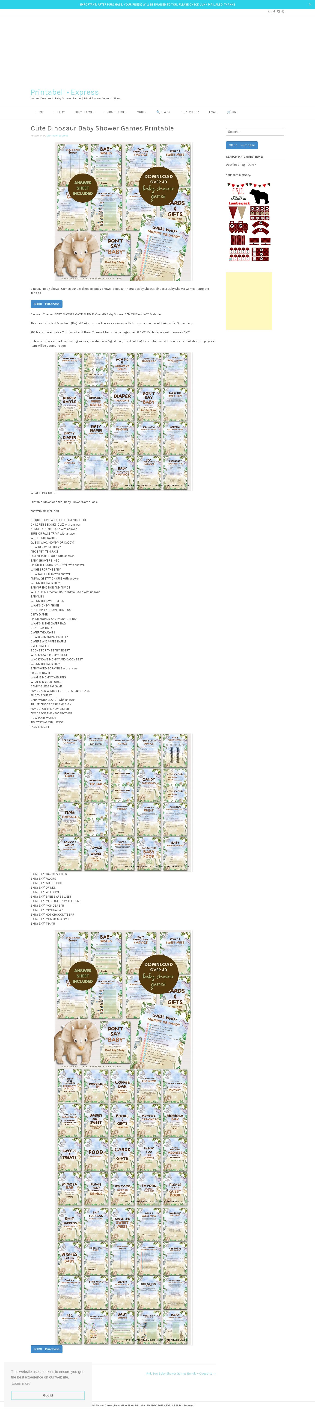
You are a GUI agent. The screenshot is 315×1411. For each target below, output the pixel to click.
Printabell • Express (65, 92)
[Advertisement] (157, 50)
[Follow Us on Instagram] (277, 12)
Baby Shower (85, 112)
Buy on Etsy (190, 112)
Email (213, 112)
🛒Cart (232, 112)
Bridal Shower (116, 112)
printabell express (57, 135)
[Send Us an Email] (268, 12)
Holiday (59, 112)
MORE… (141, 112)
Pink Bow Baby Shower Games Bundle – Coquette (181, 1373)
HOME (40, 112)
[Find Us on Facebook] (273, 12)
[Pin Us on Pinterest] (282, 12)
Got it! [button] (48, 1395)
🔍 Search (164, 112)
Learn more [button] (21, 1383)
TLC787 (251, 165)
